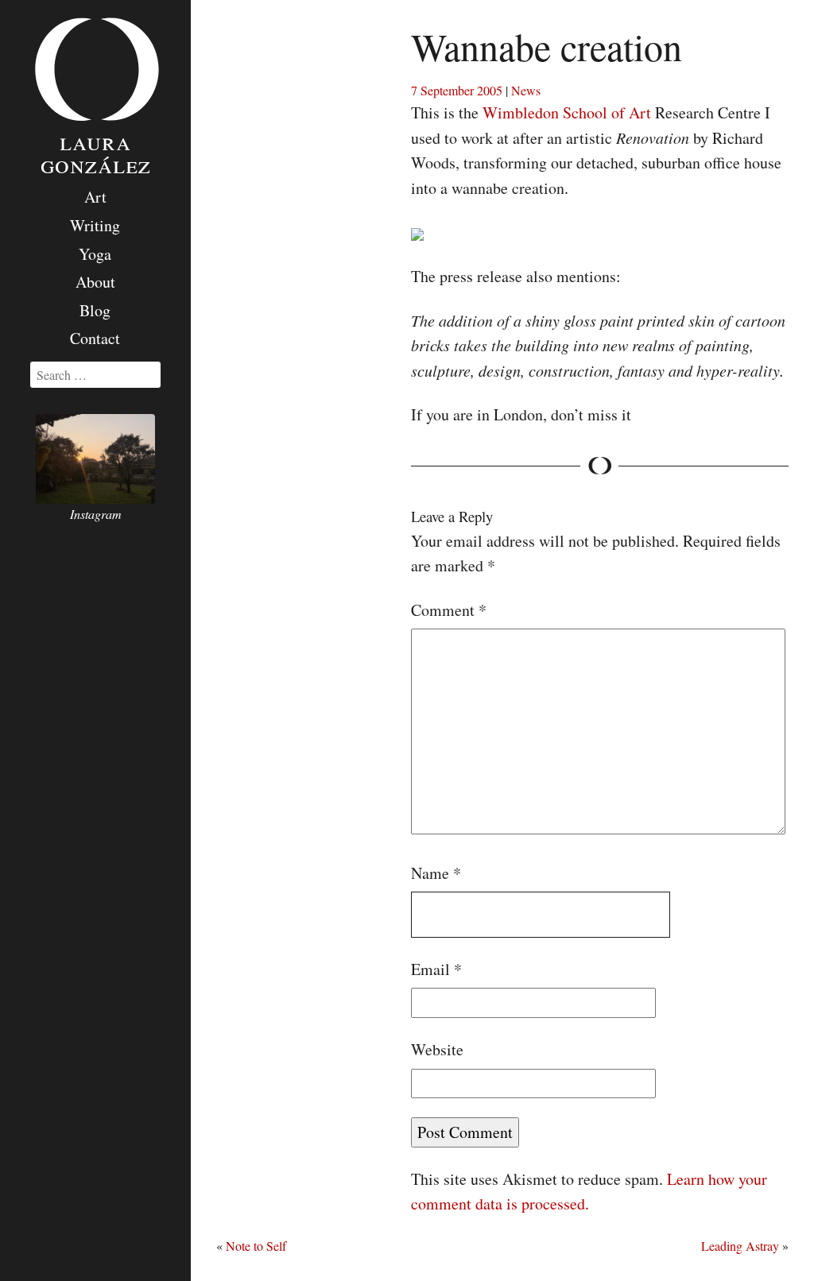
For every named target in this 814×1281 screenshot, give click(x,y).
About (95, 281)
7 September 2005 (456, 90)
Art (95, 196)
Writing (95, 225)
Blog (94, 310)
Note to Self (256, 1245)
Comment (448, 610)
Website (437, 1049)
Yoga (95, 254)
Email (436, 969)
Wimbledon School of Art (567, 112)
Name (436, 873)
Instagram (96, 513)
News (526, 90)
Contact (95, 338)
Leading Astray (740, 1245)
